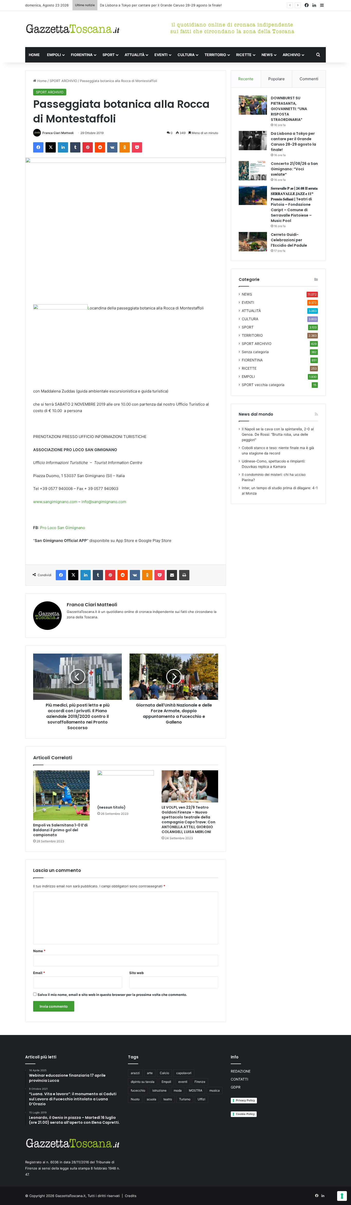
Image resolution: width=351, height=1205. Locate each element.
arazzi (135, 1073)
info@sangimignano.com (103, 501)
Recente (245, 78)
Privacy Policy (245, 1100)
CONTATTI (239, 1079)
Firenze (200, 1082)
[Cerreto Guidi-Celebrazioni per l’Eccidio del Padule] (253, 241)
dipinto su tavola (142, 1082)
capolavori (183, 1073)
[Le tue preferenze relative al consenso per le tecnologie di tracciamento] (342, 1196)
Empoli (166, 1082)
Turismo (184, 1099)
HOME (34, 54)
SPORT (109, 54)
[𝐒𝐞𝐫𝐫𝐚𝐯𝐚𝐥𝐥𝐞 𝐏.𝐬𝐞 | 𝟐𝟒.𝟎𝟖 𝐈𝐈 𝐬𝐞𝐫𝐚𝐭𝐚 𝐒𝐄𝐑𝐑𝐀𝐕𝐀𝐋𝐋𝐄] (253, 195)
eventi (182, 1082)
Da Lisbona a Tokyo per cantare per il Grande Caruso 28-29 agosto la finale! (293, 141)
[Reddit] (100, 147)
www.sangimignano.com (55, 501)
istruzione (159, 1090)
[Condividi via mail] (172, 575)
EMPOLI (54, 54)
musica (214, 1090)
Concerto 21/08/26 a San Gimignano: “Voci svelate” (141, 5)
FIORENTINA (82, 54)
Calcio (164, 1073)
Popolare (276, 78)
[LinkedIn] (63, 147)
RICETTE (244, 54)
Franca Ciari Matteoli (57, 133)
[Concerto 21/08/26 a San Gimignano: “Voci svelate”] (253, 170)
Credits (130, 1196)
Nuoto (135, 1099)
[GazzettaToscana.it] (72, 29)
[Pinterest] (87, 147)
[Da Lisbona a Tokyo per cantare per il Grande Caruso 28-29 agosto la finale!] (253, 140)
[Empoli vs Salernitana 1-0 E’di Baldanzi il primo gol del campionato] (61, 795)
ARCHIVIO (291, 54)
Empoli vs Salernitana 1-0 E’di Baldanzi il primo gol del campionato (60, 830)
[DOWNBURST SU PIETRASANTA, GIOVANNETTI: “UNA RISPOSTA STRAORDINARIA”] (253, 105)
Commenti (309, 78)
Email (39, 973)
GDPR (236, 1087)
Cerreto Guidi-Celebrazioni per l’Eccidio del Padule (289, 240)
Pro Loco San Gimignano (62, 527)
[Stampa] (184, 575)
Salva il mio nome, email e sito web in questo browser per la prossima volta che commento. (112, 995)
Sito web (136, 973)
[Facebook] (38, 147)
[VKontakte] (112, 147)
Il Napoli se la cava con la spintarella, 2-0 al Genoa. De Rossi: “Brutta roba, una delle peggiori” (278, 434)
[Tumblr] (75, 147)
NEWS (267, 54)
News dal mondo (256, 414)
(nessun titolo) (111, 807)
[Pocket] (137, 147)
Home (41, 81)
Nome (39, 951)
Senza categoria (255, 352)
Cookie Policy (245, 1114)
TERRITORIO (215, 54)
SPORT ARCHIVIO (63, 81)
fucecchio (138, 1090)
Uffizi (201, 1099)
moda (178, 1090)
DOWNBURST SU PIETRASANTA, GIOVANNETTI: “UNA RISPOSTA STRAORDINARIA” (289, 108)
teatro (167, 1099)
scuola (151, 1099)
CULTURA (186, 54)
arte (150, 1073)
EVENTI (161, 54)
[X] (50, 147)
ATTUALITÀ (134, 54)
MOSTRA (195, 1090)
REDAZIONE (241, 1071)
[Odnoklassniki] (124, 147)
